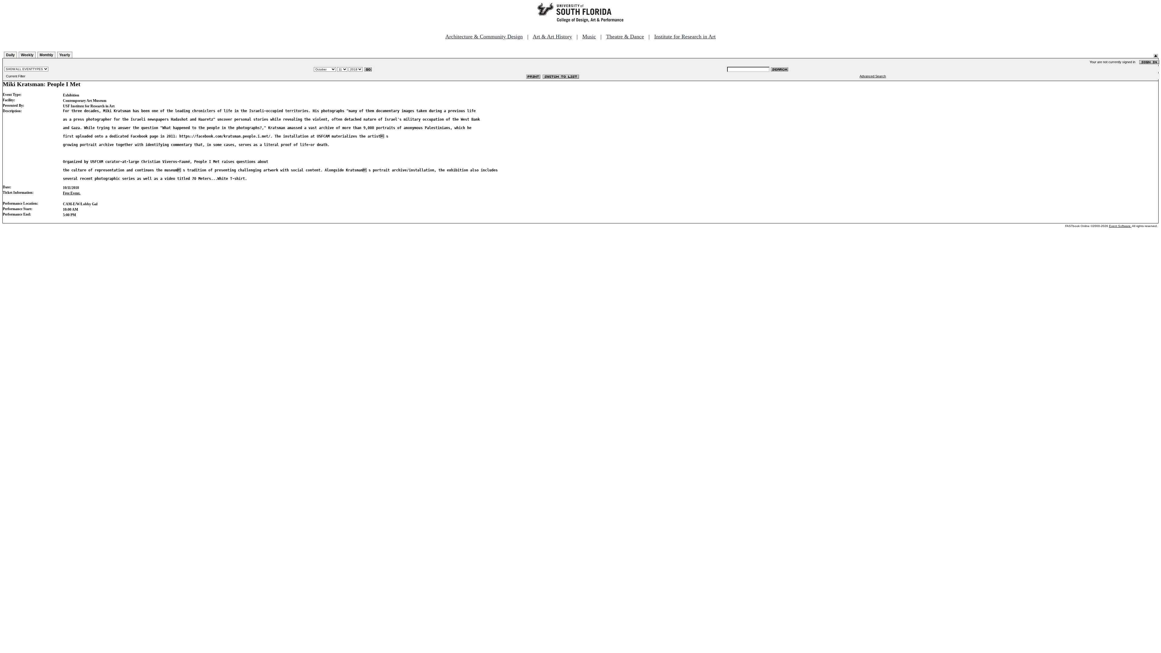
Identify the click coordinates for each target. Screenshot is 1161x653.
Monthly (46, 55)
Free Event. (71, 193)
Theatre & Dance (625, 37)
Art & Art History (552, 37)
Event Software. (1120, 226)
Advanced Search (873, 76)
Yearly (64, 55)
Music (589, 37)
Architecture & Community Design (484, 37)
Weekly (27, 55)
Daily (10, 55)
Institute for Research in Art (685, 37)
